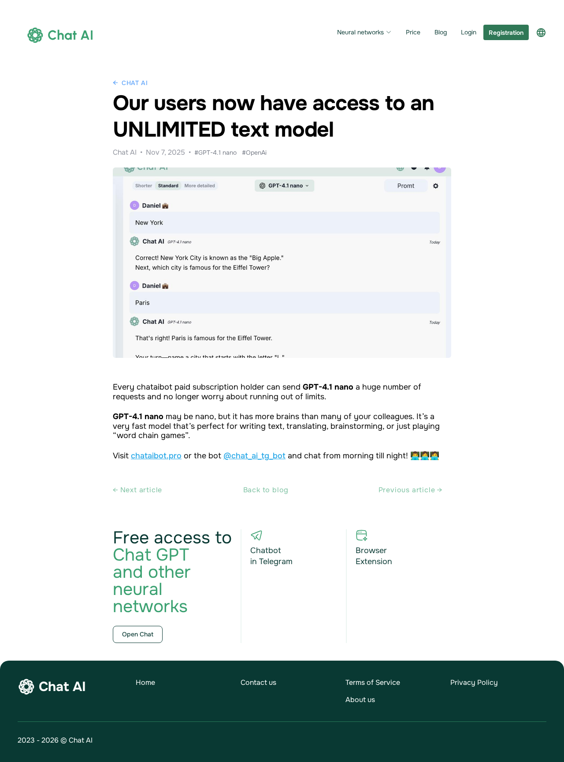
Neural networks (360, 32)
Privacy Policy (474, 682)
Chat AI (135, 83)
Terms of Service (372, 682)
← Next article (137, 490)
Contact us (258, 682)
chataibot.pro (156, 456)
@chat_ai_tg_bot (254, 456)
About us (360, 699)
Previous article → (410, 490)
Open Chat (137, 634)
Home (145, 682)
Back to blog (266, 490)
